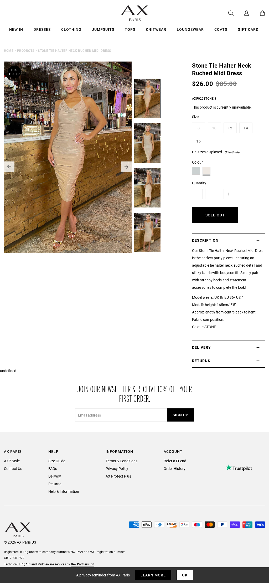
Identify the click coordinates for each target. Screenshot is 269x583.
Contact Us (13, 468)
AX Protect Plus (118, 476)
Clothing (71, 29)
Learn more (153, 574)
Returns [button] (201, 360)
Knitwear (156, 29)
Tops (130, 29)
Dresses (42, 29)
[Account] (241, 13)
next (126, 166)
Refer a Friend (175, 460)
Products (25, 50)
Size (195, 116)
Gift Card (248, 29)
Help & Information (63, 491)
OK (185, 574)
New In (16, 29)
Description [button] (205, 240)
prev (9, 166)
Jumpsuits (103, 29)
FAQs (52, 468)
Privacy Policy (117, 468)
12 (230, 127)
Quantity (199, 182)
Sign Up (180, 414)
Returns (54, 483)
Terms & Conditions (121, 460)
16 (198, 141)
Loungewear (190, 29)
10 (214, 127)
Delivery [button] (201, 347)
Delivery (54, 476)
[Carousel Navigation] (68, 166)
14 (246, 127)
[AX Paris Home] (134, 13)
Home (8, 50)
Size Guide (232, 152)
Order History (174, 468)
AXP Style (12, 460)
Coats (220, 29)
